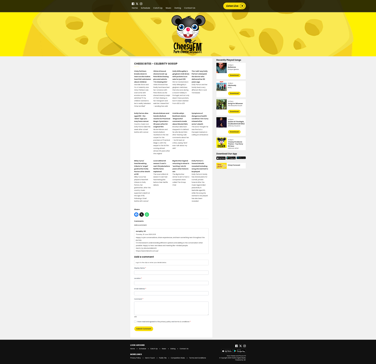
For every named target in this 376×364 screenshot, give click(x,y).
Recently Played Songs (228, 60)
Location (138, 278)
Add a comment (140, 225)
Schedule (145, 8)
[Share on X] (141, 214)
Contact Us (189, 8)
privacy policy (165, 322)
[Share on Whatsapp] (147, 214)
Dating (177, 8)
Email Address (140, 289)
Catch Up (158, 8)
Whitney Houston (234, 126)
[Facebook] (133, 4)
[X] (137, 4)
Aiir (244, 360)
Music (168, 8)
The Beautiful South (235, 106)
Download (234, 75)
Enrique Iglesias (233, 69)
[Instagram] (141, 4)
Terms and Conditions (197, 358)
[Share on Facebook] (136, 214)
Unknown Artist (233, 148)
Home (135, 8)
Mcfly (230, 87)
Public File (163, 358)
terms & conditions (182, 322)
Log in (138, 262)
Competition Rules (178, 358)
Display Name (140, 268)
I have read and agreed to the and (164, 322)
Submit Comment (143, 329)
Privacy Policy (135, 358)
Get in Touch (150, 358)
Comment (138, 299)
